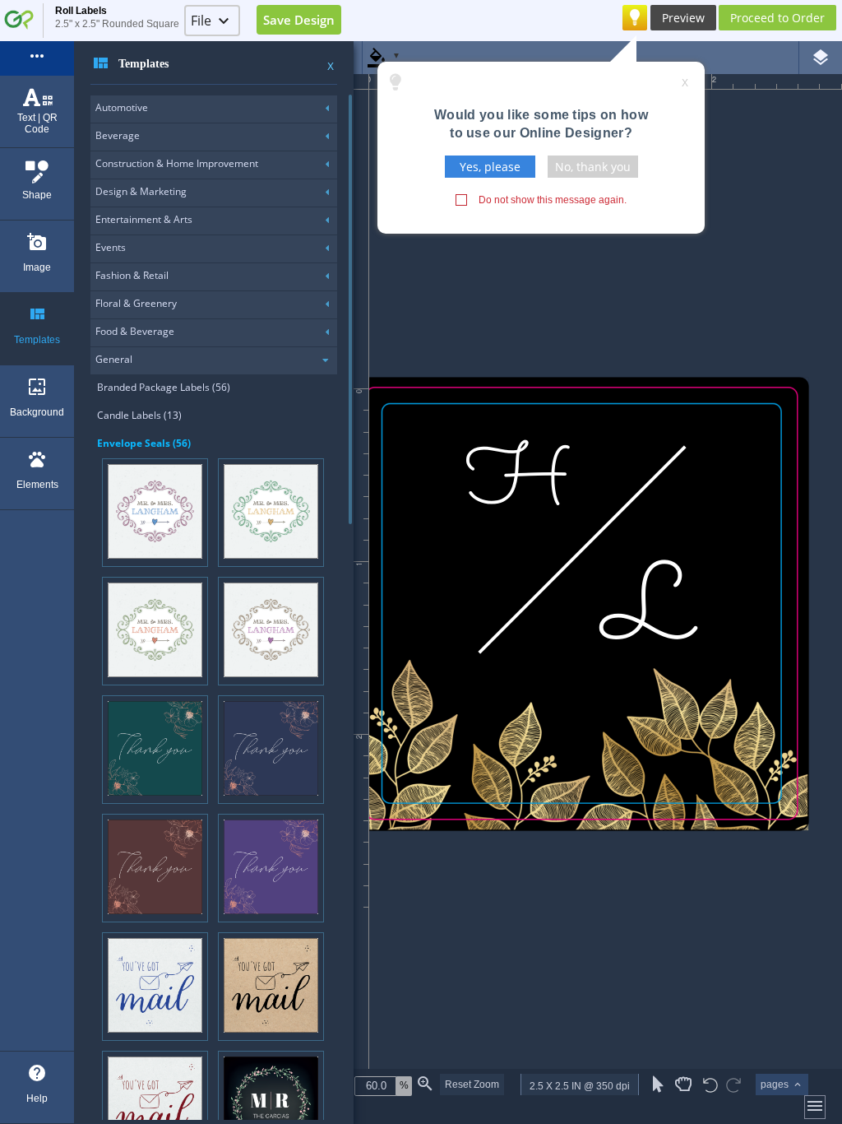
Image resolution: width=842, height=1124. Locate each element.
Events (110, 247)
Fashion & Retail (132, 275)
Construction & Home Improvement (176, 163)
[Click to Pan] (683, 1084)
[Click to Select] (658, 1084)
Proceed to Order (777, 18)
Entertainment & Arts (143, 219)
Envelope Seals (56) (144, 443)
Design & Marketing (141, 191)
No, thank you (593, 166)
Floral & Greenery (136, 303)
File (201, 21)
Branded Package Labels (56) (163, 387)
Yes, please (490, 166)
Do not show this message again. (553, 200)
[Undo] (710, 1086)
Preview (683, 18)
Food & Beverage (134, 331)
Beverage (117, 135)
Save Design (299, 20)
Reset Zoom (472, 1084)
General (113, 359)
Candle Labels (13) (139, 415)
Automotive (121, 107)
